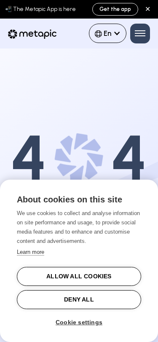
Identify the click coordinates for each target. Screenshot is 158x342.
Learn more (30, 252)
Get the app (115, 9)
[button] (107, 33)
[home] (39, 36)
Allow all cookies (78, 276)
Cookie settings (79, 322)
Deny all (79, 299)
